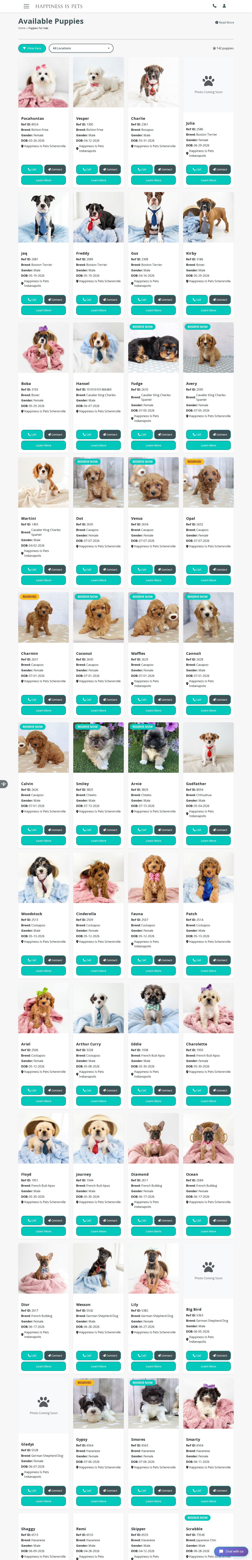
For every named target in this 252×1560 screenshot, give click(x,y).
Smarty (193, 1439)
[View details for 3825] (98, 747)
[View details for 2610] (153, 347)
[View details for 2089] (98, 217)
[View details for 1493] (43, 482)
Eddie (136, 1044)
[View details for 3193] (43, 347)
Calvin (27, 783)
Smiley (82, 783)
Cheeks (83, 778)
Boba (26, 383)
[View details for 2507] (153, 878)
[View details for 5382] (153, 1268)
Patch (191, 913)
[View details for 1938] (153, 1008)
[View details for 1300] (98, 82)
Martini (28, 518)
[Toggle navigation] (26, 6)
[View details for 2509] (98, 878)
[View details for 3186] (208, 217)
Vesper (82, 118)
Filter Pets (34, 48)
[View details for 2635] (98, 482)
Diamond (140, 1174)
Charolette (196, 1044)
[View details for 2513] (43, 878)
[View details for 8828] (98, 347)
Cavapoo (84, 513)
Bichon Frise (32, 113)
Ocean (192, 1174)
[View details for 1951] (43, 1138)
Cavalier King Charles (94, 378)
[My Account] (224, 6)
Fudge (137, 383)
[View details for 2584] (208, 1138)
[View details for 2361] (153, 82)
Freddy (82, 253)
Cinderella (86, 913)
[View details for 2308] (153, 217)
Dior (25, 1304)
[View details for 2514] (208, 878)
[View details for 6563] (153, 1403)
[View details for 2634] (153, 482)
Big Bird (193, 1309)
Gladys (27, 1444)
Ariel (25, 1044)
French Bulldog (144, 1169)
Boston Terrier (199, 118)
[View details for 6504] (208, 1403)
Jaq (24, 253)
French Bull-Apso (145, 1039)
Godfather (196, 783)
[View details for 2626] (43, 747)
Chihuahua (196, 778)
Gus (134, 253)
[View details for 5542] (98, 1268)
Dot (79, 518)
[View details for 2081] (43, 217)
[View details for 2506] (43, 1008)
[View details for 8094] (208, 747)
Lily (134, 1304)
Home (22, 28)
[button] (215, 6)
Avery (191, 383)
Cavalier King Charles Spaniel (154, 378)
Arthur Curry (88, 1044)
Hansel (82, 383)
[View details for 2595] (208, 347)
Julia (190, 123)
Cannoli (193, 653)
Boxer (192, 248)
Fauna (137, 913)
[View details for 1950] (208, 1008)
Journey (83, 1174)
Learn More (43, 180)
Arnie (136, 783)
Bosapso (139, 113)
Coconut (84, 653)
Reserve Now (143, 327)
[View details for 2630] (98, 617)
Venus (137, 518)
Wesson (83, 1304)
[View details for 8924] (43, 82)
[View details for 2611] (153, 1138)
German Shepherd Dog (94, 1299)
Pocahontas (32, 118)
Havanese (85, 1434)
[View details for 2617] (43, 1268)
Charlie (138, 118)
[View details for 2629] (153, 617)
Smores (138, 1439)
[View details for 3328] (98, 1008)
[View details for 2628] (208, 617)
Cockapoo (30, 908)
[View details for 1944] (98, 1138)
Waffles (138, 653)
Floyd (26, 1174)
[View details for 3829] (153, 747)
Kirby (191, 253)
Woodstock (31, 913)
